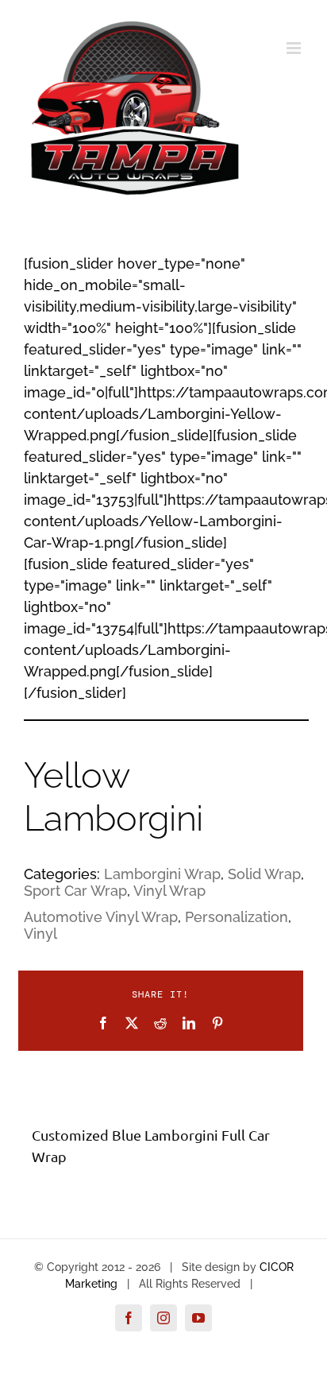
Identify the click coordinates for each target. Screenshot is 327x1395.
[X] (131, 1023)
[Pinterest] (217, 1023)
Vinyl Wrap (169, 890)
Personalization (236, 917)
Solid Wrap (264, 874)
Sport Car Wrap (75, 890)
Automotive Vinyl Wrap (101, 917)
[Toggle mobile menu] (295, 48)
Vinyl (40, 933)
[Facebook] (103, 1023)
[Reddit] (160, 1023)
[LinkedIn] (189, 1023)
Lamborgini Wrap (162, 874)
